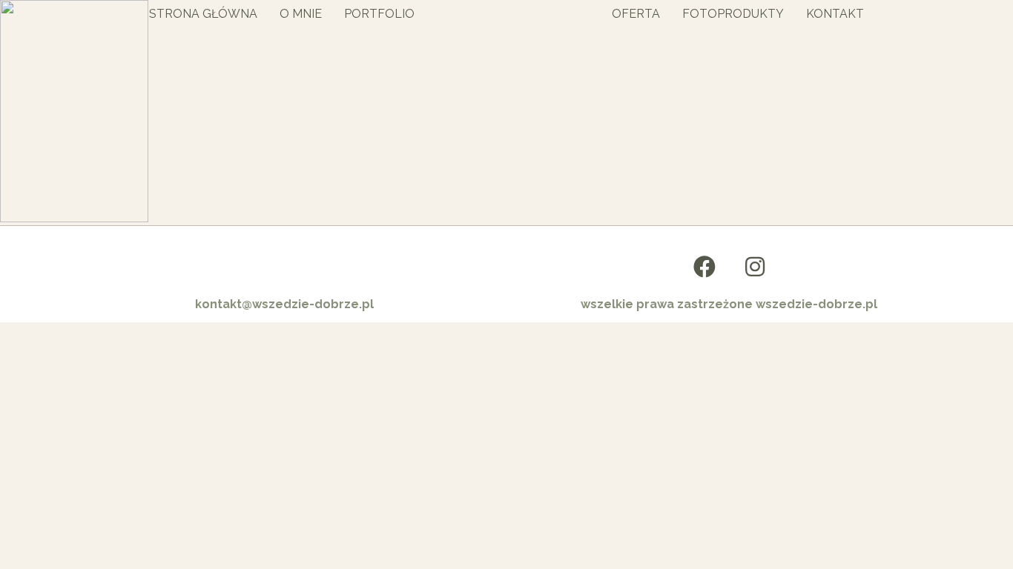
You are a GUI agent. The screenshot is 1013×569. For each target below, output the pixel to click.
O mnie (301, 14)
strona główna (203, 14)
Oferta (636, 14)
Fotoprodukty (733, 14)
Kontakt (835, 14)
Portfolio (379, 14)
